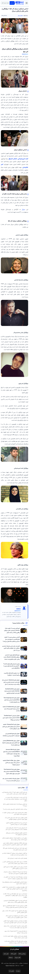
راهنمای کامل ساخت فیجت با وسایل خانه (17, 858)
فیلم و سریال (20, 15)
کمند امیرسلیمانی (23, 159)
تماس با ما (11, 971)
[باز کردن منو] (26, 3)
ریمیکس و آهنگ (21, 954)
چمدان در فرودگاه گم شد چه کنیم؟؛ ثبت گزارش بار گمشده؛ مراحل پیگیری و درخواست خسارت (15, 877)
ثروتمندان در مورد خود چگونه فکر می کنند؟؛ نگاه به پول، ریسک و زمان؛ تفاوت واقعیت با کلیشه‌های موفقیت (15, 895)
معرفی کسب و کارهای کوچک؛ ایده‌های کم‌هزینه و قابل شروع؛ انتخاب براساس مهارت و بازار (14, 839)
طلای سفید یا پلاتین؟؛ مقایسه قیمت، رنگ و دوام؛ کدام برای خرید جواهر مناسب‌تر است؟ (15, 926)
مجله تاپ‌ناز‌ (20, 3)
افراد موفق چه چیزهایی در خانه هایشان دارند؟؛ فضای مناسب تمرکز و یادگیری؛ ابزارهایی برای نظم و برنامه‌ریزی (14, 888)
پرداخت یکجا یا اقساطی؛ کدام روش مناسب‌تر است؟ (15, 809)
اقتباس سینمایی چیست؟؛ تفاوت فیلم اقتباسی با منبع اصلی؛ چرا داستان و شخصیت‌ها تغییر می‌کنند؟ (15, 906)
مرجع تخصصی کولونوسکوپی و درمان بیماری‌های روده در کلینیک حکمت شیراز (14, 883)
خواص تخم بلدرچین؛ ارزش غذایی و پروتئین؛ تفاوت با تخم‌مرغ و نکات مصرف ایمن (15, 813)
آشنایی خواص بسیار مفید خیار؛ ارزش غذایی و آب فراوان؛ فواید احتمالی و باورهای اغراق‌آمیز (16, 818)
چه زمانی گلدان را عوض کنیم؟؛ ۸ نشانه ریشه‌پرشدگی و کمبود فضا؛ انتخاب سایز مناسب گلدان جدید (14, 793)
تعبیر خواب (6, 954)
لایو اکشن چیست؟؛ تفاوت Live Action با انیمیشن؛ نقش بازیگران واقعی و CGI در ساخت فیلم (15, 901)
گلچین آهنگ (13, 954)
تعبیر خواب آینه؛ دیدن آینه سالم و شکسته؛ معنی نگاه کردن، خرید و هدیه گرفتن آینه (15, 849)
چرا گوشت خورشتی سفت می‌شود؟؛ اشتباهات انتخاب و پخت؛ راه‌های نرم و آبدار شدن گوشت (14, 854)
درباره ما (18, 971)
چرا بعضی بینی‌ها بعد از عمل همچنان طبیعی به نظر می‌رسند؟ (15, 805)
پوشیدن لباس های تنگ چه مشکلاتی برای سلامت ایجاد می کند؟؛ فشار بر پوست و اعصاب (15, 942)
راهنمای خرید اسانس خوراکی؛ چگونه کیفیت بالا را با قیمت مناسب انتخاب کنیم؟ (15, 937)
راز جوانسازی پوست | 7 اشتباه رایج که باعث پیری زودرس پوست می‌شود (16, 932)
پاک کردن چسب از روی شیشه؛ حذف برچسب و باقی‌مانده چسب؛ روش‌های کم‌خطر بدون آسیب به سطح (15, 799)
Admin (18, 609)
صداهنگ (10, 957)
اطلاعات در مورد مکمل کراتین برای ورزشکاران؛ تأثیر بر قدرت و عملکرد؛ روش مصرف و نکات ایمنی (15, 862)
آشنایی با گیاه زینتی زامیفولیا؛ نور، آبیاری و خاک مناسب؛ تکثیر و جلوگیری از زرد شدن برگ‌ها (16, 916)
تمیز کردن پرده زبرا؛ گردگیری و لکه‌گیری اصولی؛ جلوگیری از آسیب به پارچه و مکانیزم (16, 823)
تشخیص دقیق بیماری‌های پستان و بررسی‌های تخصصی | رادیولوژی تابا (16, 833)
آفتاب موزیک (17, 957)
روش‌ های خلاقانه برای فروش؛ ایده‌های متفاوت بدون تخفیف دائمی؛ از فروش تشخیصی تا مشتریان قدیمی (15, 844)
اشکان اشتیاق (13, 159)
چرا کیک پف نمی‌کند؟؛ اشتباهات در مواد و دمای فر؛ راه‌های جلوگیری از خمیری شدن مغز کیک (15, 872)
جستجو (12, 3)
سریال (23, 209)
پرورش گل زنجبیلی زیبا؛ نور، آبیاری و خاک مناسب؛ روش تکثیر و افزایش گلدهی (14, 911)
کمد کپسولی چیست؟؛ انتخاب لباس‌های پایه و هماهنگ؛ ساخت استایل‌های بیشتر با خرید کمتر (16, 828)
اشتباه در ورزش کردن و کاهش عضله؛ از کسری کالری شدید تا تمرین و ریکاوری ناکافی (15, 867)
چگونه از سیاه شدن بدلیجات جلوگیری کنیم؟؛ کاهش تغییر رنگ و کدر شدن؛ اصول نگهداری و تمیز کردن (15, 921)
